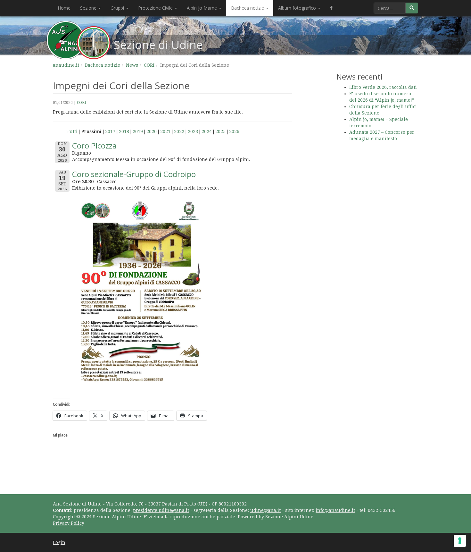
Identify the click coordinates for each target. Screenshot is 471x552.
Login (59, 542)
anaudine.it (66, 65)
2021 (165, 131)
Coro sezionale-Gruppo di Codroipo (134, 174)
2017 (110, 131)
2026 (234, 131)
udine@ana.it (265, 510)
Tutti (72, 131)
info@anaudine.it (335, 510)
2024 (207, 131)
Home (64, 8)
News (132, 65)
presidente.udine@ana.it (161, 510)
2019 (138, 131)
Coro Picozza (94, 145)
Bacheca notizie (248, 8)
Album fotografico (297, 8)
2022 (179, 131)
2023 (193, 131)
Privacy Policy (68, 523)
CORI (149, 65)
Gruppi (118, 8)
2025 (220, 131)
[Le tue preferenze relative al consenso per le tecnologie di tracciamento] (460, 541)
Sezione (89, 8)
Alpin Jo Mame (202, 8)
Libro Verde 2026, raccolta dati (383, 87)
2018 (124, 131)
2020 (151, 131)
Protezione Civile (156, 8)
